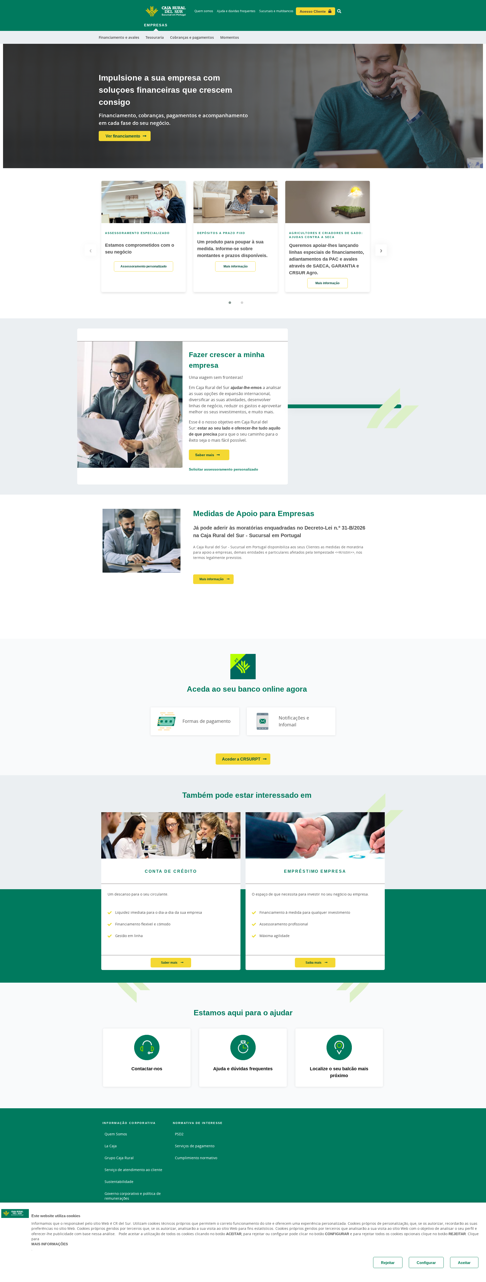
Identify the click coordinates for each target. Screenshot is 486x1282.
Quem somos (203, 11)
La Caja (111, 1145)
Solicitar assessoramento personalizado (223, 469)
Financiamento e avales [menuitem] (119, 37)
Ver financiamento (123, 136)
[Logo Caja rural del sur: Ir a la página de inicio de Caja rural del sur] (165, 11)
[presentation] (90, 250)
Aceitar (464, 1262)
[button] (230, 302)
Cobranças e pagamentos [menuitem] (192, 37)
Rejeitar (388, 1262)
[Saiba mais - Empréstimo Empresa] (315, 835)
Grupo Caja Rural (119, 1157)
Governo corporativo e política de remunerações (133, 1196)
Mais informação (236, 266)
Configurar (426, 1262)
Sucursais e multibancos (276, 11)
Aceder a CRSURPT (241, 759)
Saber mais (204, 454)
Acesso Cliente (313, 11)
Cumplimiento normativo (196, 1157)
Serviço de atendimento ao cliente (133, 1169)
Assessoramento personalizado (143, 266)
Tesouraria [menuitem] (155, 37)
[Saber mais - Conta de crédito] (170, 835)
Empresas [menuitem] (156, 25)
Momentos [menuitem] (229, 37)
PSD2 (179, 1134)
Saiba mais (314, 962)
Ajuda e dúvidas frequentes (236, 11)
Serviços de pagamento (194, 1145)
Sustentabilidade (119, 1181)
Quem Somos (116, 1134)
